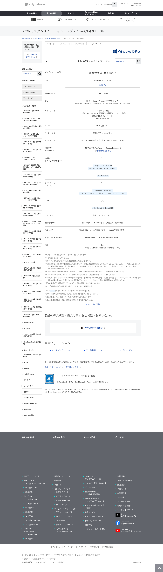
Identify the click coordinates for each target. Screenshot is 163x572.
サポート (71, 13)
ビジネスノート (62, 492)
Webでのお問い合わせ (93, 328)
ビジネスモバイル (63, 496)
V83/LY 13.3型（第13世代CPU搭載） (32, 247)
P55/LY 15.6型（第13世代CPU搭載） (32, 240)
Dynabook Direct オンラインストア (91, 13)
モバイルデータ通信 (30, 403)
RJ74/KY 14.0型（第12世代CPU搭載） (32, 214)
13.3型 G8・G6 (31, 504)
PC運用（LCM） (29, 374)
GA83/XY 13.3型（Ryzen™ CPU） (29, 158)
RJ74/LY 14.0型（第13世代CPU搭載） (32, 207)
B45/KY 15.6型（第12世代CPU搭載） (32, 308)
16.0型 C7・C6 (31, 488)
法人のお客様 (51, 13)
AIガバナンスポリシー (42, 562)
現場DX (26, 368)
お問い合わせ (136, 3)
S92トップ (51, 44)
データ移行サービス (94, 350)
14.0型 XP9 (30, 516)
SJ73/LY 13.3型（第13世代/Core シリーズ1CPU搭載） (32, 167)
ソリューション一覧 (64, 512)
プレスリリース (81, 547)
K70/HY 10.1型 (29, 262)
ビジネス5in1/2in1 (63, 500)
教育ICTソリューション (65, 525)
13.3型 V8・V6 (31, 535)
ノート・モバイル (29, 87)
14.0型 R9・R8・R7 (33, 520)
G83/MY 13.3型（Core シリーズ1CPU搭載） (31, 135)
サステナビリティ (131, 13)
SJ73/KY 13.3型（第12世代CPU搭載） (32, 176)
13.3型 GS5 (30, 508)
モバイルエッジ (29, 322)
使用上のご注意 (72, 367)
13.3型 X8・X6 (31, 499)
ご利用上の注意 (107, 547)
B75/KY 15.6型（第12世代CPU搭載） (32, 284)
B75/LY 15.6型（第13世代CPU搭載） (32, 269)
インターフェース (95, 44)
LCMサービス (127, 350)
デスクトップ (27, 98)
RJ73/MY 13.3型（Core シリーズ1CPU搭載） (32, 183)
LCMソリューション (64, 516)
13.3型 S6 (29, 512)
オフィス (27, 362)
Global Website (136, 5)
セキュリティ (28, 386)
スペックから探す (94, 304)
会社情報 (111, 13)
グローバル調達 (29, 415)
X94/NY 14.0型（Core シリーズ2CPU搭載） (31, 119)
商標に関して (94, 547)
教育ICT (26, 392)
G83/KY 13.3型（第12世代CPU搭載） (32, 150)
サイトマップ (125, 3)
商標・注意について (53, 367)
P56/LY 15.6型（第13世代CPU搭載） (32, 335)
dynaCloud (60, 520)
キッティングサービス (61, 350)
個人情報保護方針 (27, 562)
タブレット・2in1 (29, 92)
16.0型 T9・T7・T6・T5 (35, 484)
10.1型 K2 (29, 539)
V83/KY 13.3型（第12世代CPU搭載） (32, 255)
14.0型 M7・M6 (31, 525)
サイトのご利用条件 (58, 562)
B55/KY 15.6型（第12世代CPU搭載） (32, 300)
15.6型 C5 (29, 492)
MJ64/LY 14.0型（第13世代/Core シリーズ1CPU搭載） (32, 223)
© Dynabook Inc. (136, 562)
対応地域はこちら (104, 151)
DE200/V (27, 328)
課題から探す (28, 409)
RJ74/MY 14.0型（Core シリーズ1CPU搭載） (32, 199)
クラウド (27, 380)
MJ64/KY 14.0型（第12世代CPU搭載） (32, 232)
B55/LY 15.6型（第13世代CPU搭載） (32, 292)
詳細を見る (102, 85)
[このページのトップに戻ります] (159, 568)
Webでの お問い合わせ (31, 56)
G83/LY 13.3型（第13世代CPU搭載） (32, 143)
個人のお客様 (32, 13)
